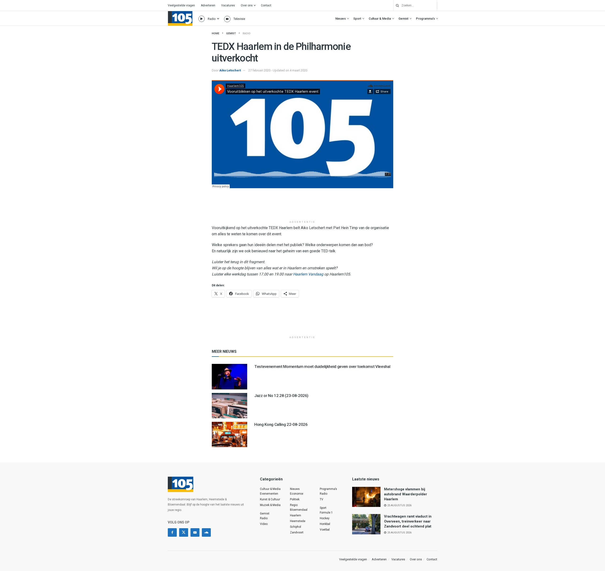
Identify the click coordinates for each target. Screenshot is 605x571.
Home (215, 33)
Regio (294, 505)
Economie (296, 493)
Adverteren (208, 5)
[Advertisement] (302, 206)
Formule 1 (326, 512)
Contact (266, 5)
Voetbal (325, 529)
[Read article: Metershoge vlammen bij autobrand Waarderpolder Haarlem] (366, 497)
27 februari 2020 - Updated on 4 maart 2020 (277, 70)
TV (321, 499)
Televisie (239, 19)
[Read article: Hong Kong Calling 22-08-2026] (229, 434)
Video (264, 524)
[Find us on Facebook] (172, 532)
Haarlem (295, 515)
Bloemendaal (298, 509)
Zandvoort (296, 532)
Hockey (324, 518)
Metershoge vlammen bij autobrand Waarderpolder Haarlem (405, 494)
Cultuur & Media (380, 18)
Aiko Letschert (230, 70)
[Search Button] (395, 5)
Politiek (294, 499)
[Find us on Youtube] (194, 532)
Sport (357, 18)
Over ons (247, 5)
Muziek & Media (270, 505)
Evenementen (269, 493)
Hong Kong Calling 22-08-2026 (280, 424)
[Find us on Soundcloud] (206, 532)
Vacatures (228, 5)
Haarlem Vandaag (308, 274)
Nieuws (340, 18)
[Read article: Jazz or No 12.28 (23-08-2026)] (229, 405)
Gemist (403, 18)
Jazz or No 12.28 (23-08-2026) (281, 395)
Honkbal (325, 524)
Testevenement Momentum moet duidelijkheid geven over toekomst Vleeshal (322, 366)
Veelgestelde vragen (181, 5)
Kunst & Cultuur (270, 499)
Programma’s (425, 18)
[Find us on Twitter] (183, 532)
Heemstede (297, 521)
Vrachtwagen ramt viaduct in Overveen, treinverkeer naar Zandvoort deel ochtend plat (408, 521)
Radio (212, 19)
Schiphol (295, 526)
